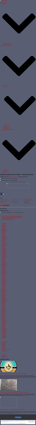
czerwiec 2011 (4, 313)
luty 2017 (3, 260)
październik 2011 (4, 310)
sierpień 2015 (4, 274)
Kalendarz (7, 124)
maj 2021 (3, 239)
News (3, 348)
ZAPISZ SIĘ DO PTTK (8, 44)
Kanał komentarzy (4, 356)
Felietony (5, 171)
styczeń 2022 (4, 234)
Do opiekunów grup (7, 127)
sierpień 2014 (4, 282)
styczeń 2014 (4, 288)
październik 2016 (4, 264)
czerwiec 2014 (4, 284)
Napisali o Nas (4, 347)
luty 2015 (3, 278)
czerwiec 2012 (4, 303)
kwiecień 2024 (4, 226)
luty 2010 (3, 327)
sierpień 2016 (4, 265)
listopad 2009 (4, 329)
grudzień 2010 (4, 318)
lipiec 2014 (3, 283)
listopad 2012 (4, 299)
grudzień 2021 (4, 235)
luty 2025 (3, 224)
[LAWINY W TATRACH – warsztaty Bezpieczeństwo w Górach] (8, 407)
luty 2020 (3, 247)
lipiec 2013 (3, 292)
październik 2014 (4, 281)
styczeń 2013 (4, 297)
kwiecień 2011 (4, 315)
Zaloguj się (3, 354)
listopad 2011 (4, 309)
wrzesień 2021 (4, 238)
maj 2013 (3, 294)
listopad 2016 (4, 263)
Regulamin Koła (6, 128)
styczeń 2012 (4, 307)
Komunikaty (4, 345)
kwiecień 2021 (4, 240)
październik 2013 (4, 290)
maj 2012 (3, 304)
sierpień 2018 (4, 255)
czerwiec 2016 (4, 266)
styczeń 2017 (4, 261)
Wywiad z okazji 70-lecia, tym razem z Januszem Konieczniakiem (13, 373)
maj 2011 (3, 314)
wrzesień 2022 (4, 231)
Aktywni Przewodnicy (7, 43)
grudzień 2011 (4, 308)
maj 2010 (3, 324)
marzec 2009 (4, 334)
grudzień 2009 (4, 328)
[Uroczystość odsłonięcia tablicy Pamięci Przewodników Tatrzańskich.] (8, 390)
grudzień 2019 (4, 249)
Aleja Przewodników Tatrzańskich (9, 129)
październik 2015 (4, 272)
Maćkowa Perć (4, 346)
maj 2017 (3, 258)
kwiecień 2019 (4, 251)
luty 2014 (3, 287)
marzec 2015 (4, 277)
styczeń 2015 (4, 279)
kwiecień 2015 (4, 276)
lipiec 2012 (3, 302)
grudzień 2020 (4, 243)
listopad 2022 (4, 229)
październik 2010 (4, 320)
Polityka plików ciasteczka (22, 423)
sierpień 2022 (4, 232)
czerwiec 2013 (4, 293)
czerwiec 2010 (4, 323)
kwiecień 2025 (4, 223)
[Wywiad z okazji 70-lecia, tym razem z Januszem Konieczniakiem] (8, 371)
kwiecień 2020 (4, 245)
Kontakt (3, 172)
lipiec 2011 (3, 312)
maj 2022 (3, 233)
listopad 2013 (4, 289)
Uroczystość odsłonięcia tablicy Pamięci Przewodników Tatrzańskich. (14, 392)
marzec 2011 (4, 316)
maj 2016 (3, 267)
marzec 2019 (4, 252)
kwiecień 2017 (4, 259)
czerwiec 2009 (4, 332)
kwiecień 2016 (4, 268)
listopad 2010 (4, 319)
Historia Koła (6, 85)
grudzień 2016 (4, 262)
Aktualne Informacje (6, 205)
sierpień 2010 (4, 322)
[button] (19, 42)
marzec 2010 (4, 326)
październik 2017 (4, 256)
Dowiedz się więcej (25, 395)
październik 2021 (4, 237)
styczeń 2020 (4, 248)
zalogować (13, 212)
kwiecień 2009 (4, 333)
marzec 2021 (4, 241)
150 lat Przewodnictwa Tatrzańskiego (7, 218)
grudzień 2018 (4, 253)
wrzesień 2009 (4, 331)
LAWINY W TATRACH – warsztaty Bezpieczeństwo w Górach (11, 217)
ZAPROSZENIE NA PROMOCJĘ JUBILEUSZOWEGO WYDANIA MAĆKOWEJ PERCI (28, 200)
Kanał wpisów (4, 355)
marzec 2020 (4, 246)
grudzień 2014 (4, 280)
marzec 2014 (4, 286)
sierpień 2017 (4, 257)
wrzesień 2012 (4, 301)
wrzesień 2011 (4, 311)
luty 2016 (3, 269)
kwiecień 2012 (4, 305)
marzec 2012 (4, 306)
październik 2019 (4, 250)
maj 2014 (3, 285)
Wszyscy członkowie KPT (8, 45)
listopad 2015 (4, 271)
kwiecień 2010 (4, 325)
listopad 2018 (4, 254)
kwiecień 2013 (4, 295)
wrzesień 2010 (4, 321)
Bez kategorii (4, 342)
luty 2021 (3, 242)
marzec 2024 (4, 227)
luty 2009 (3, 335)
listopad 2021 (4, 236)
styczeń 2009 (4, 336)
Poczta (7, 125)
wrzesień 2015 (4, 273)
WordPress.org (4, 357)
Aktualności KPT (4, 2)
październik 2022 (4, 230)
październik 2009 (4, 330)
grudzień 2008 (4, 337)
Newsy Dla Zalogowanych (6, 349)
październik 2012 (4, 300)
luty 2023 (3, 228)
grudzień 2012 (4, 298)
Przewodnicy (4, 350)
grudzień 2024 (4, 225)
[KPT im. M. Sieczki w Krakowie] (3, 0)
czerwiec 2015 (4, 275)
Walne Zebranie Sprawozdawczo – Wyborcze (8, 219)
